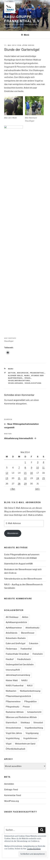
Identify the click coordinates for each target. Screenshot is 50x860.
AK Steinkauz (12, 617)
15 (25, 473)
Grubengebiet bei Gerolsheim (20, 664)
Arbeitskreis (11, 633)
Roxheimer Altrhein (15, 712)
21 (19, 478)
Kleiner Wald (15, 375)
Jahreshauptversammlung (18, 675)
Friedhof (9, 659)
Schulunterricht (34, 712)
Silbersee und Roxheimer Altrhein (21, 717)
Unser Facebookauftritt (20, 811)
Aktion (12, 373)
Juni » (37, 489)
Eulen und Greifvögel (15, 643)
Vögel (27, 378)
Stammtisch (11, 722)
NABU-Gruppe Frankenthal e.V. (22, 18)
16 (31, 473)
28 (19, 483)
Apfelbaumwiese (14, 627)
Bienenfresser (27, 633)
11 (43, 467)
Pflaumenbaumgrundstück (18, 696)
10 (37, 467)
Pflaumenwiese (13, 701)
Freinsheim (37, 654)
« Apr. (12, 489)
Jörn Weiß (28, 45)
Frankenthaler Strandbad (17, 654)
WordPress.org (11, 801)
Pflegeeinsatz (12, 706)
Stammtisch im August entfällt (18, 563)
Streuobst (38, 722)
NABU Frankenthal (14, 685)
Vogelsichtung (33, 383)
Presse (26, 706)
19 (7, 478)
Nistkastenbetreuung (30, 691)
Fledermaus (11, 648)
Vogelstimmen (30, 738)
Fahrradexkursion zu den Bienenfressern (23, 578)
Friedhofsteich (24, 659)
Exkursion (23, 373)
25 (43, 478)
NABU (11, 369)
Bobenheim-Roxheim (16, 638)
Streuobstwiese (13, 728)
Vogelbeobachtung (19, 380)
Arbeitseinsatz (32, 627)
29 (25, 483)
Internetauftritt (13, 670)
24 (37, 478)
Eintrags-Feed (11, 789)
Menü (26, 34)
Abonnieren (12, 533)
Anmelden (9, 784)
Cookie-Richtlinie (34, 849)
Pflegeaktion (30, 701)
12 (7, 473)
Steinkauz (25, 722)
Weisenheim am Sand (25, 743)
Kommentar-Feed (12, 795)
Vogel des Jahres (14, 733)
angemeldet (19, 400)
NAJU (29, 685)
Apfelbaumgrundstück (16, 622)
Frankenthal (37, 373)
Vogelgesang (15, 383)
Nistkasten (11, 691)
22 (25, 478)
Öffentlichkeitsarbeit (15, 749)
